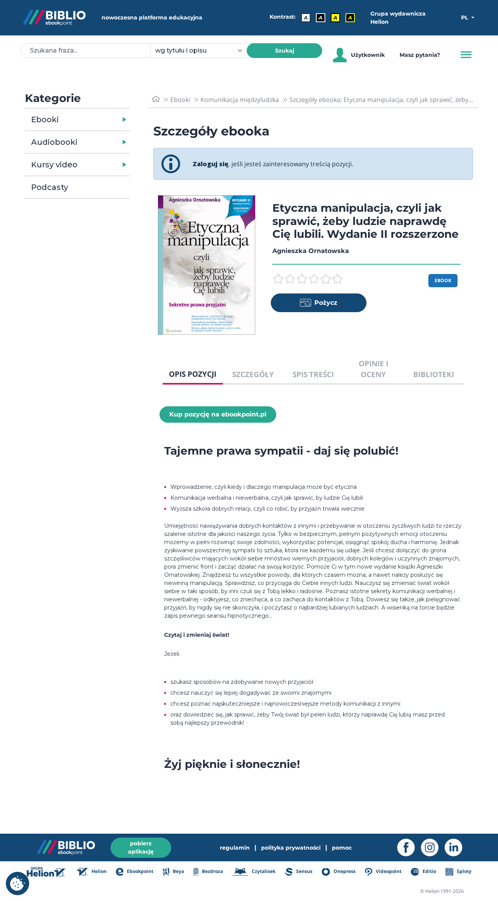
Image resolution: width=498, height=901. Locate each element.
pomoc (342, 847)
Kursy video (54, 164)
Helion (98, 871)
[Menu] (466, 54)
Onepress (344, 871)
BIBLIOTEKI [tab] (433, 374)
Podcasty (49, 187)
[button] (97, 119)
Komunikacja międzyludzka (239, 99)
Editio (428, 871)
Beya (178, 871)
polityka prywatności (291, 847)
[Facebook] (409, 847)
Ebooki (45, 119)
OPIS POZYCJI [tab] (192, 374)
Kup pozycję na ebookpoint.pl (218, 414)
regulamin (235, 847)
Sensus (303, 871)
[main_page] (156, 99)
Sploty (464, 871)
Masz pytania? (420, 54)
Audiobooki (54, 142)
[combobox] (203, 51)
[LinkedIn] (456, 847)
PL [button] (465, 17)
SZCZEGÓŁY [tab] (253, 374)
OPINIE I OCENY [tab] (373, 369)
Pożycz (325, 302)
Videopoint (388, 871)
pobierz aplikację (141, 847)
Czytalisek (263, 871)
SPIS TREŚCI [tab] (313, 374)
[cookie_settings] (17, 883)
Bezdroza (212, 871)
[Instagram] (433, 847)
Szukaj (284, 50)
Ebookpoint (139, 871)
